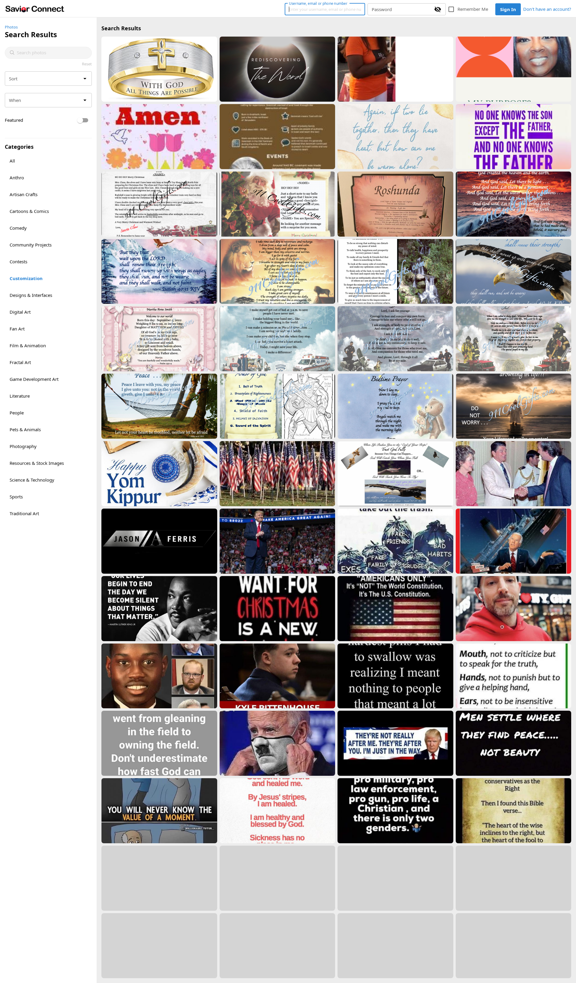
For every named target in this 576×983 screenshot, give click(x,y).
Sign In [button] (508, 9)
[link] (35, 8)
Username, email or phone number (318, 3)
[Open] (85, 78)
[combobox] (51, 52)
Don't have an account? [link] (547, 9)
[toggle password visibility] (437, 9)
